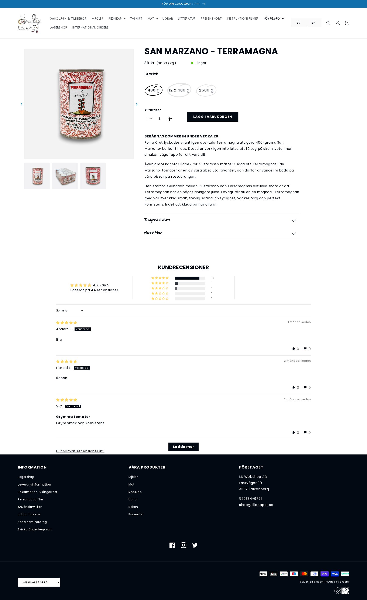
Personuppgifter (31, 499)
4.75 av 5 (101, 285)
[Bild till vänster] (21, 176)
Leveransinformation (34, 484)
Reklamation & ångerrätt (38, 492)
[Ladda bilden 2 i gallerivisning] (65, 176)
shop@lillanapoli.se (256, 504)
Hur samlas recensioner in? (80, 451)
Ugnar (133, 499)
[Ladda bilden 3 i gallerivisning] (93, 176)
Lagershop (26, 477)
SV (299, 23)
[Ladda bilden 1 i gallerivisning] (37, 176)
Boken (133, 507)
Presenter (136, 514)
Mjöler (133, 477)
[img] (66, 322)
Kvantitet (152, 110)
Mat (131, 484)
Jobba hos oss (29, 514)
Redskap (135, 492)
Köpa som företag (32, 522)
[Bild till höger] (136, 176)
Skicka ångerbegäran (34, 529)
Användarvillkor (30, 507)
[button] (116, 18)
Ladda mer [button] (183, 446)
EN (314, 23)
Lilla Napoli (317, 581)
